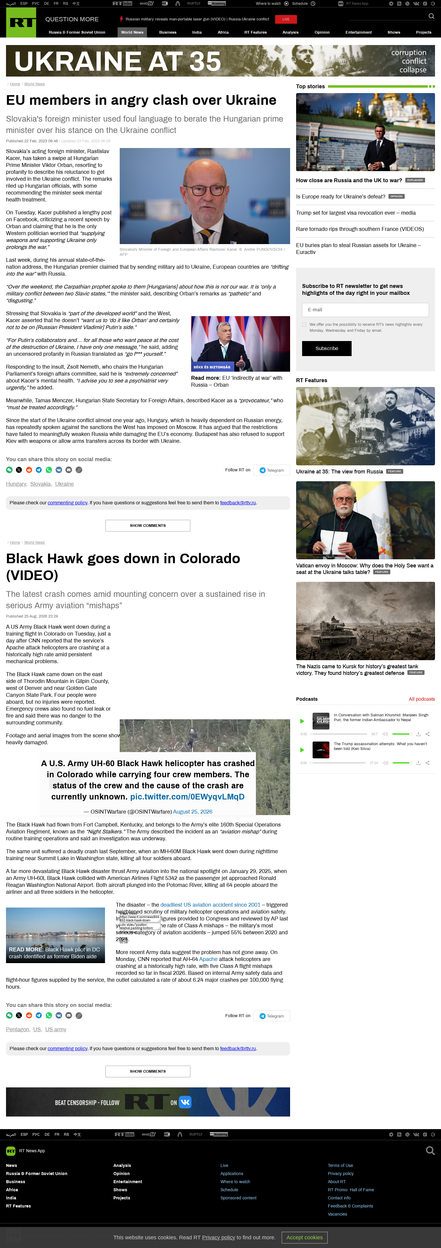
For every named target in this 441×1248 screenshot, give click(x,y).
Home (15, 84)
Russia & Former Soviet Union (77, 32)
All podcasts (422, 699)
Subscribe (327, 348)
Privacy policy (341, 1173)
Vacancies (337, 1214)
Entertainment (359, 32)
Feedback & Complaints (350, 1206)
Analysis (290, 32)
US (37, 1029)
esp (24, 1134)
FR (56, 4)
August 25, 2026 (192, 812)
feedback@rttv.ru (238, 502)
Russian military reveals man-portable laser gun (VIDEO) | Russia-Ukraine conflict (197, 19)
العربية (11, 4)
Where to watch (235, 1182)
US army (55, 1029)
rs (66, 1134)
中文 (76, 4)
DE (46, 4)
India (197, 32)
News (11, 1165)
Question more (72, 19)
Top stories (310, 86)
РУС (36, 4)
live (286, 19)
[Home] (21, 23)
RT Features (255, 32)
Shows (394, 32)
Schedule (229, 1190)
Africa (223, 32)
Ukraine (64, 484)
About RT (337, 1182)
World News (132, 32)
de (47, 1134)
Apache (208, 959)
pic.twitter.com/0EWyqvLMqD (187, 796)
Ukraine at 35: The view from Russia (340, 472)
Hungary (16, 484)
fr (57, 1134)
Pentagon (17, 1029)
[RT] (122, 3)
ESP (24, 4)
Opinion (322, 32)
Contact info (339, 1198)
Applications (231, 1173)
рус (36, 1134)
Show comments (148, 526)
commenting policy (67, 502)
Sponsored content (238, 1198)
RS (65, 4)
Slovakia (40, 484)
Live (224, 1165)
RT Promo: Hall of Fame (351, 1190)
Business (167, 32)
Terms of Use (340, 1165)
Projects (423, 32)
